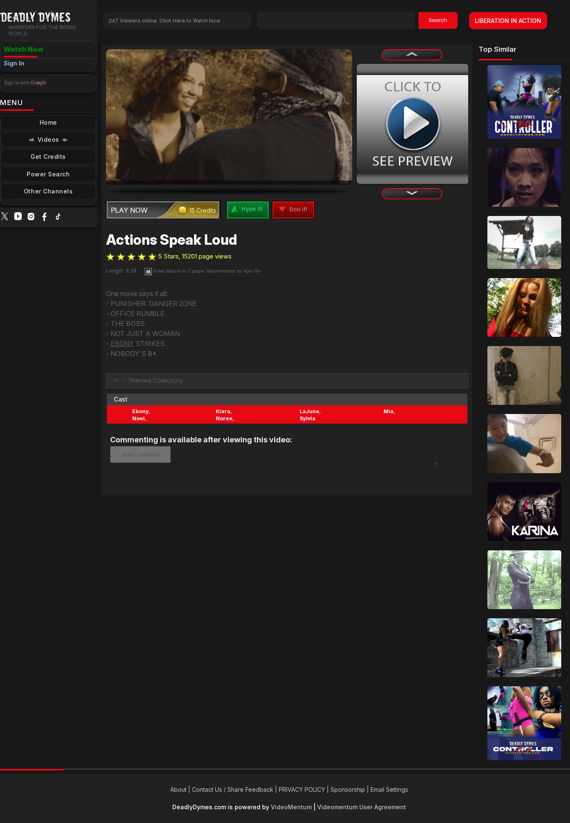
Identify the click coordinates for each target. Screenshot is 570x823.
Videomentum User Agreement (361, 806)
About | (181, 789)
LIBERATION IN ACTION (508, 20)
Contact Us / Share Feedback (232, 789)
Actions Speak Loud (171, 239)
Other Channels (48, 191)
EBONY (122, 343)
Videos (48, 139)
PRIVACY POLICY (302, 789)
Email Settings (389, 789)
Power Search (48, 174)
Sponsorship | (350, 789)
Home (48, 122)
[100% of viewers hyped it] (110, 257)
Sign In (14, 63)
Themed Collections (155, 380)
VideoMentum (291, 806)
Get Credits (48, 156)
